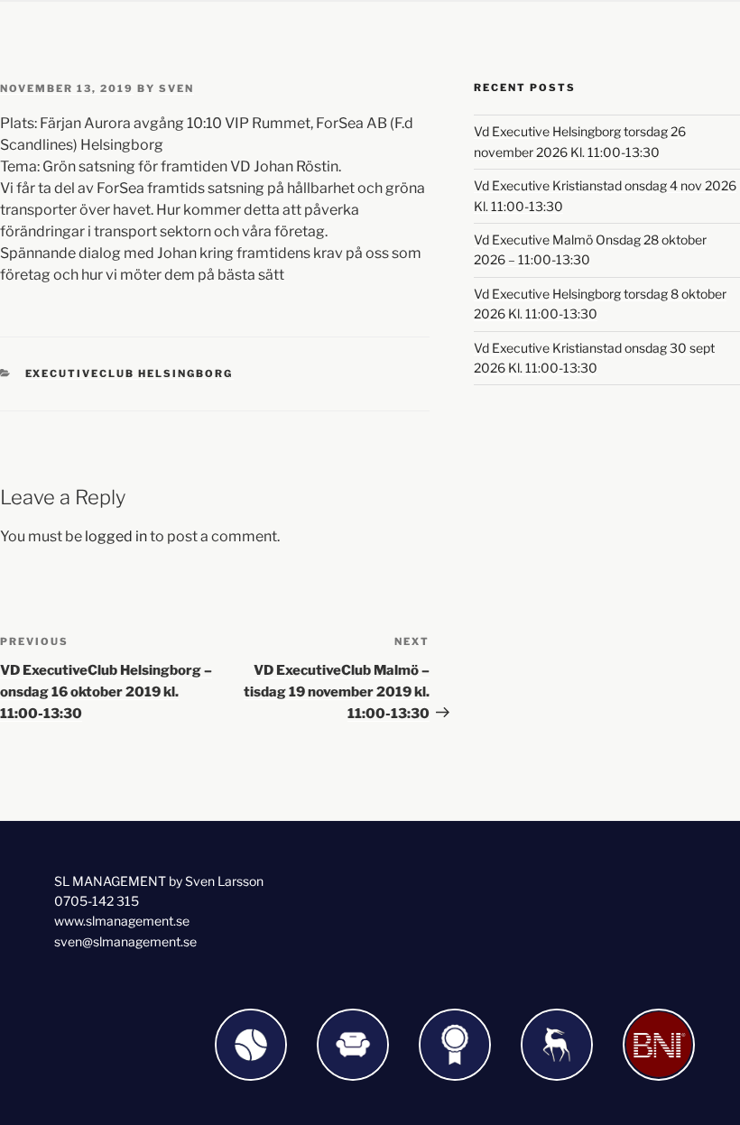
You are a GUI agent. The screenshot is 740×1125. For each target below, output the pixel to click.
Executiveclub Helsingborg (129, 373)
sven (176, 88)
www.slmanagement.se (122, 920)
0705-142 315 (96, 900)
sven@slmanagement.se (125, 941)
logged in (116, 536)
